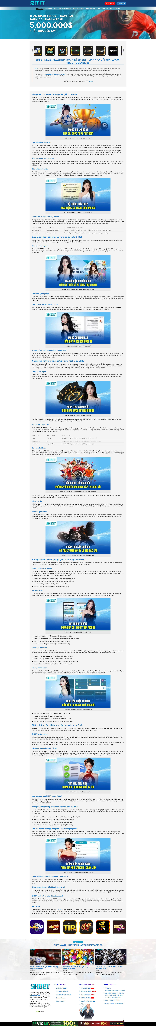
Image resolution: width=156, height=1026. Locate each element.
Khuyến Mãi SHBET (65, 8)
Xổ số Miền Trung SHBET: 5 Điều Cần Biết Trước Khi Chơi (109, 968)
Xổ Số (55, 8)
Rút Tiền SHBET (103, 8)
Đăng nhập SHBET (78, 8)
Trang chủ (39, 8)
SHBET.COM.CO (35, 996)
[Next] (128, 958)
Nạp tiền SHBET (115, 8)
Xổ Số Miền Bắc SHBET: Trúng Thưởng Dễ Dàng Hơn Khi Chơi (76, 968)
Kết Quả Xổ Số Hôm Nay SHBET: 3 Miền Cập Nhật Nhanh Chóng (44, 968)
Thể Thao (48, 8)
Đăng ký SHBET (91, 8)
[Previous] (27, 958)
